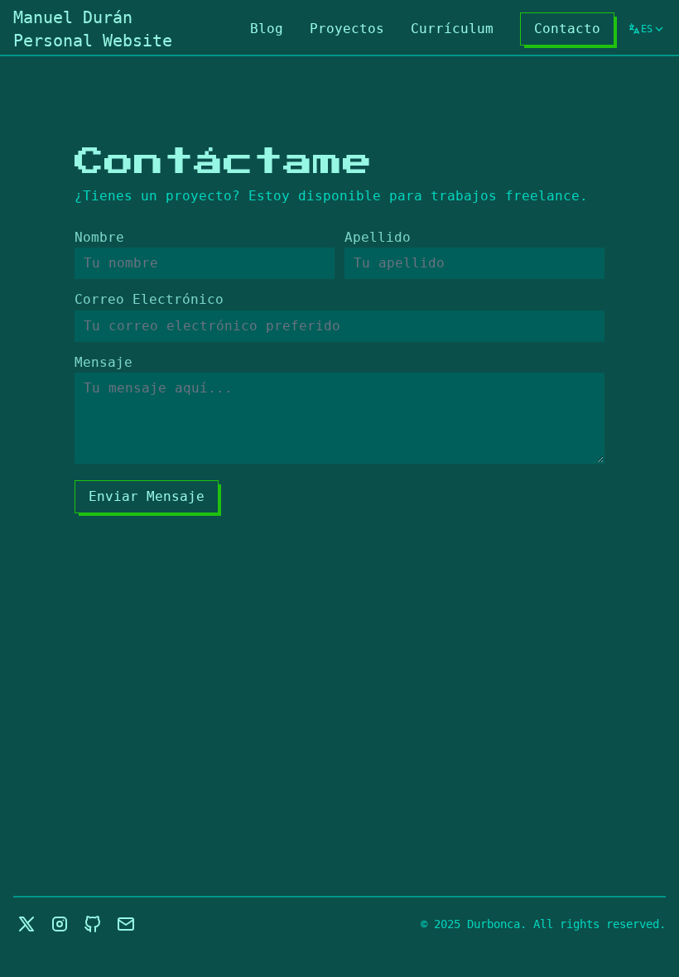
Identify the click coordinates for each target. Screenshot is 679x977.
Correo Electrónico (149, 299)
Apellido (377, 237)
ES (647, 32)
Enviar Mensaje (147, 496)
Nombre (99, 237)
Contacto (567, 28)
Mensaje (103, 362)
